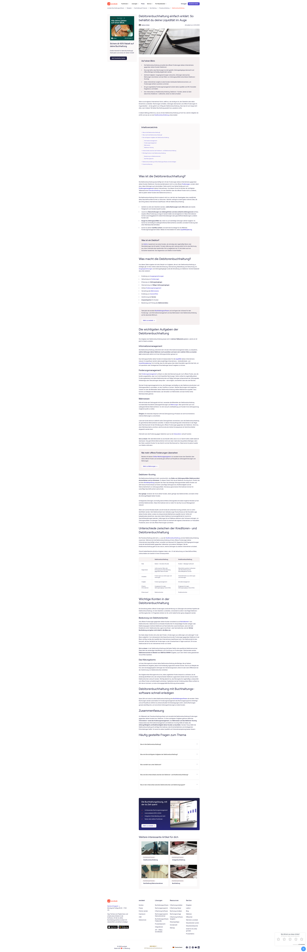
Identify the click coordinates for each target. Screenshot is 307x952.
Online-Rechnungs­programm (162, 456)
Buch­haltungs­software (162, 310)
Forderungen (186, 184)
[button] (125, 4)
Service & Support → (113, 906)
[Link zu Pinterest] (193, 947)
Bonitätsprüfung (149, 482)
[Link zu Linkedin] (199, 947)
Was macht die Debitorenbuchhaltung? (152, 135)
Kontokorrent (184, 621)
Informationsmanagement (150, 140)
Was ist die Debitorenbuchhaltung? (151, 132)
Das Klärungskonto (149, 158)
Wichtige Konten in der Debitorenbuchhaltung (154, 153)
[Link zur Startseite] (112, 900)
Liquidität (178, 359)
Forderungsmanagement (150, 143)
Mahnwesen (147, 145)
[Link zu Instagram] (190, 947)
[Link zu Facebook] (187, 947)
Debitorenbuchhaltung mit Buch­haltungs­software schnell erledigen (159, 161)
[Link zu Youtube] (196, 947)
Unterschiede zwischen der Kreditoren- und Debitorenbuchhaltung (159, 150)
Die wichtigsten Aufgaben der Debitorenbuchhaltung (156, 137)
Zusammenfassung (147, 164)
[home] (112, 4)
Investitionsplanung (145, 363)
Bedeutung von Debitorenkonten (152, 156)
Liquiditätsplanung (186, 229)
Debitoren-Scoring (149, 147)
